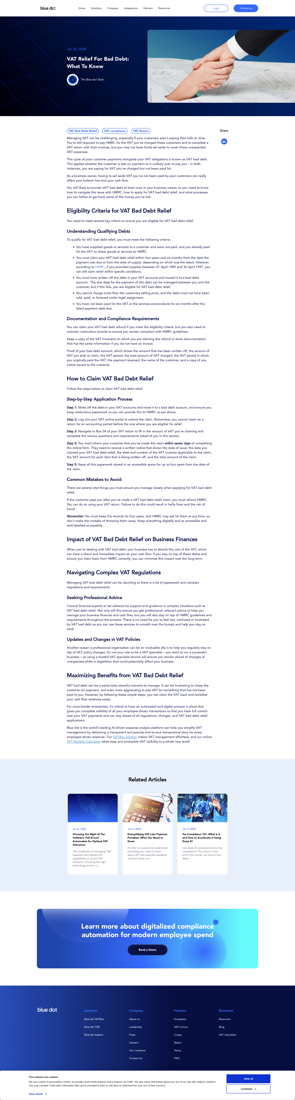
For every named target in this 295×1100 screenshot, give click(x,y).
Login (216, 8)
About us (134, 1019)
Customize (246, 1088)
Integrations (131, 8)
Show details (36, 1094)
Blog (221, 1026)
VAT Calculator (227, 1034)
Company (112, 8)
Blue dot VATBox (94, 1019)
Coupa (178, 1034)
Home (81, 8)
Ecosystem (180, 1019)
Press (132, 1034)
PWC (177, 1058)
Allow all (248, 1078)
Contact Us (135, 1058)
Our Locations (137, 1050)
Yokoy (177, 1050)
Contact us (246, 8)
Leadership (135, 1026)
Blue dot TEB (92, 1026)
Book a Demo (147, 949)
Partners (148, 8)
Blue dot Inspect (93, 1034)
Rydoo (177, 1042)
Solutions (96, 8)
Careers (133, 1042)
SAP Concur (181, 1026)
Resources (226, 1010)
